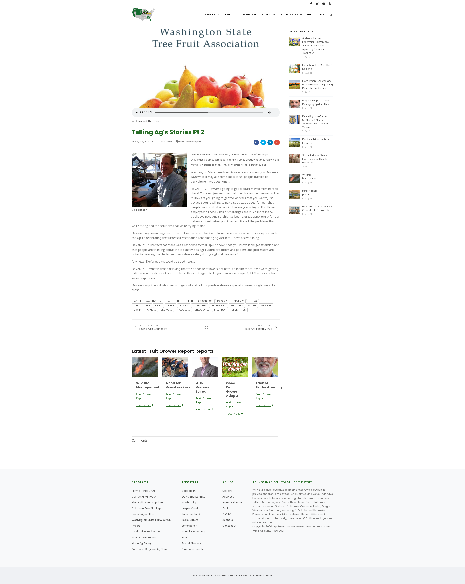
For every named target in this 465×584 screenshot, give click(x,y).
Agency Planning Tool (296, 14)
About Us (231, 14)
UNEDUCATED (202, 309)
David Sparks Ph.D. (193, 496)
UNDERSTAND (218, 305)
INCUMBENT (220, 309)
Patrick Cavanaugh (194, 531)
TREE (179, 301)
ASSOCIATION (205, 301)
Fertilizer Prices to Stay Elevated (315, 141)
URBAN (170, 305)
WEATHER (266, 305)
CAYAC (322, 14)
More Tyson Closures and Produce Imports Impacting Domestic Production (317, 84)
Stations (227, 491)
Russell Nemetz (191, 543)
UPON (235, 309)
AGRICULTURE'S (142, 305)
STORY (158, 305)
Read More (143, 405)
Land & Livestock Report (147, 531)
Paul (184, 537)
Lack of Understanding (269, 385)
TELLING (252, 301)
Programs (212, 14)
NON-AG (183, 305)
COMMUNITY (199, 305)
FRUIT (190, 301)
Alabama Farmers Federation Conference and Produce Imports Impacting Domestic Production (315, 46)
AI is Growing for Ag (203, 387)
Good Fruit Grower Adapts (232, 389)
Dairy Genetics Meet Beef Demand (317, 66)
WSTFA (137, 301)
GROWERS (166, 309)
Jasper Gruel (190, 508)
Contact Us (229, 526)
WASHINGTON (153, 301)
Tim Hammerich (192, 549)
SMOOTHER (237, 305)
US (244, 309)
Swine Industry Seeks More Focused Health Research (314, 159)
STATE (169, 301)
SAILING (252, 305)
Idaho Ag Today (141, 543)
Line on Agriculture (143, 514)
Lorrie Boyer (189, 526)
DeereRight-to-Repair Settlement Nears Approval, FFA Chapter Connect (315, 122)
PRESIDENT (223, 301)
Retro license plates (310, 192)
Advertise (269, 14)
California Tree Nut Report (148, 508)
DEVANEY (239, 301)
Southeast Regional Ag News (149, 549)
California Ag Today (144, 496)
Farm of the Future (144, 491)
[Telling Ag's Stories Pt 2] (206, 68)
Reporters (249, 14)
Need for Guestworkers (178, 385)
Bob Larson (139, 210)
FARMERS (151, 309)
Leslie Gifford (190, 520)
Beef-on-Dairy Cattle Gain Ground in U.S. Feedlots (317, 208)
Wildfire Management (147, 385)
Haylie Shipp (189, 502)
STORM (137, 309)
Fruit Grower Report (190, 141)
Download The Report (147, 121)
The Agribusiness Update (147, 502)
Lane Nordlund (191, 514)
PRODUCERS (183, 309)
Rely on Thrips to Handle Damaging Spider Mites (316, 102)
